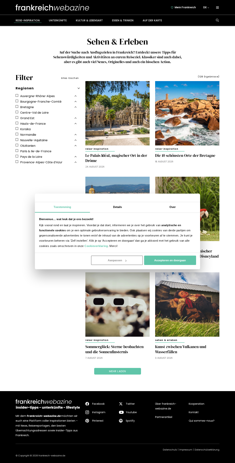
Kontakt (194, 412)
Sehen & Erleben (166, 340)
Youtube (131, 412)
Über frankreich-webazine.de (165, 406)
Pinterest (98, 421)
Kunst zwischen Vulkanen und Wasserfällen (180, 349)
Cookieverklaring (96, 245)
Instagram (98, 412)
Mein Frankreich (185, 7)
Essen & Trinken (122, 20)
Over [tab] (172, 207)
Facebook (98, 404)
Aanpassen (115, 260)
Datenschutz (170, 449)
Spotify (130, 421)
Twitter (130, 404)
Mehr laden (117, 371)
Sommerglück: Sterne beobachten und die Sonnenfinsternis (114, 349)
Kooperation (196, 404)
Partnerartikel (163, 417)
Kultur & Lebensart (89, 20)
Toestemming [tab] (62, 207)
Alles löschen (70, 78)
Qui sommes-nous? (201, 421)
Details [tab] (117, 207)
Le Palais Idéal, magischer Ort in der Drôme (116, 158)
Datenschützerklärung (207, 449)
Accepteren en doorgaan (170, 260)
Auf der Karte (152, 20)
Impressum (185, 449)
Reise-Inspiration (28, 20)
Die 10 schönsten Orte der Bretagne (185, 155)
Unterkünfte (58, 20)
